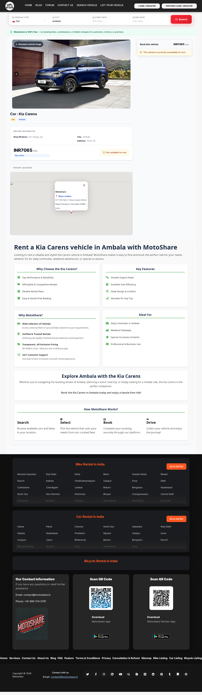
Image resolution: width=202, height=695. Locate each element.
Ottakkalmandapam (85, 480)
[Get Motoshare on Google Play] (101, 637)
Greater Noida (139, 474)
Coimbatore (23, 487)
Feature (69, 658)
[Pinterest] (162, 674)
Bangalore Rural (25, 546)
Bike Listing (160, 658)
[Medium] (145, 674)
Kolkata (50, 480)
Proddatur (80, 533)
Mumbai (50, 500)
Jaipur (49, 539)
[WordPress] (186, 674)
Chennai (79, 526)
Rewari (164, 474)
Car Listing (175, 658)
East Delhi (51, 474)
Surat (163, 533)
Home (28, 5)
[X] (88, 674)
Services (14, 658)
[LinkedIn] (112, 674)
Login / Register (147, 6)
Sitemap (146, 658)
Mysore (107, 533)
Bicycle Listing (193, 658)
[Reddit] (153, 674)
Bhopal (106, 494)
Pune (134, 480)
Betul (106, 474)
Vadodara (137, 526)
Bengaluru (137, 487)
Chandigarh (52, 487)
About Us (43, 658)
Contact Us (65, 5)
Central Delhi (167, 494)
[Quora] (129, 674)
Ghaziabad (137, 500)
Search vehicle (87, 5)
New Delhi (166, 526)
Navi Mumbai (53, 494)
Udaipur (107, 480)
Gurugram (166, 500)
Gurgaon (79, 500)
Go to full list (176, 466)
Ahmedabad (109, 500)
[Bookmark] (178, 674)
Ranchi (20, 480)
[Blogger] (137, 674)
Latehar (79, 487)
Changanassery (140, 494)
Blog (39, 5)
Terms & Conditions (88, 658)
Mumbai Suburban (26, 474)
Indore (20, 526)
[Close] (84, 185)
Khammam (80, 494)
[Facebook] (96, 674)
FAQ (60, 658)
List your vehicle (112, 5)
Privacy (106, 658)
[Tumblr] (170, 674)
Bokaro (107, 487)
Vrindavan (22, 500)
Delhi (163, 480)
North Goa (22, 494)
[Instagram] (104, 674)
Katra (77, 474)
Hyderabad (166, 487)
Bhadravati (80, 539)
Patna (49, 526)
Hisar (77, 546)
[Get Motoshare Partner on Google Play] (161, 637)
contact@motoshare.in (37, 594)
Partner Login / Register (179, 6)
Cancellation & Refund (126, 658)
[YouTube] (121, 674)
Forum (49, 5)
